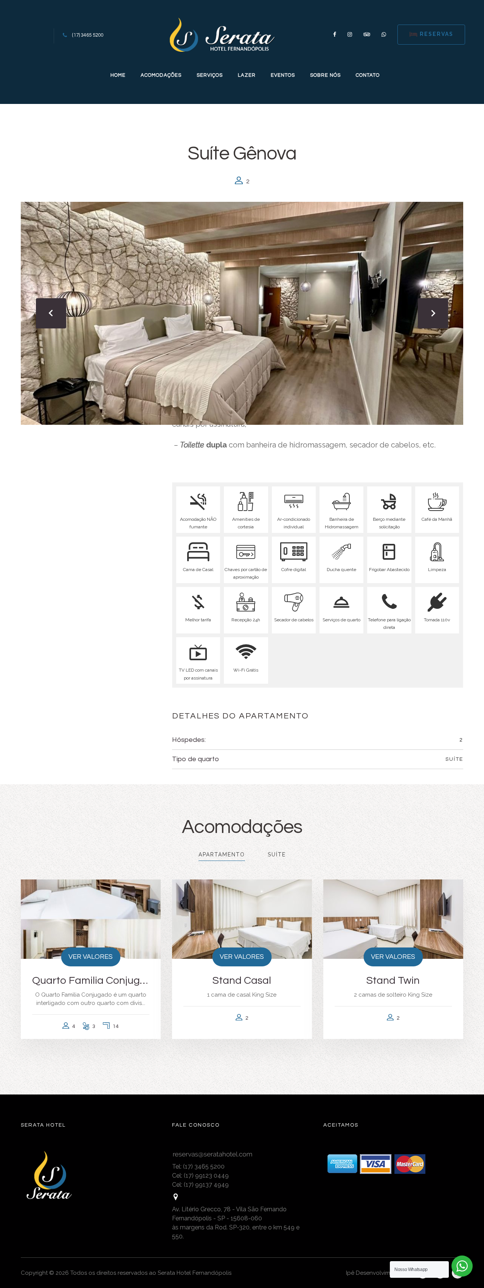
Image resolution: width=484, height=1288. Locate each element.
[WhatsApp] (381, 34)
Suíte (454, 759)
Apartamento (222, 854)
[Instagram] (350, 34)
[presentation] (51, 313)
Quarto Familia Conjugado (90, 980)
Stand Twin (393, 980)
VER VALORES (90, 956)
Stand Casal (242, 980)
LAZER (247, 75)
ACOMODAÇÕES (161, 75)
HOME (118, 75)
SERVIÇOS (210, 75)
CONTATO (368, 75)
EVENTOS (283, 75)
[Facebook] (334, 34)
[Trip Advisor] (367, 34)
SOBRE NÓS (325, 75)
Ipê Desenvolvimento (374, 1272)
